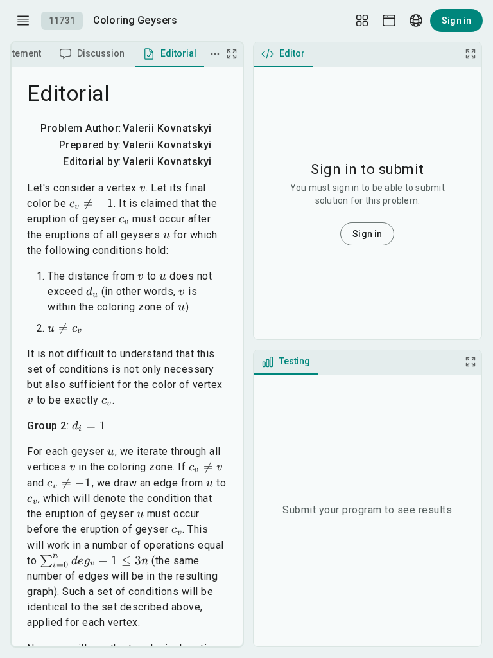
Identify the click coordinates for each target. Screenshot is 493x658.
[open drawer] (23, 20)
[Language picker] (416, 20)
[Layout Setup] (362, 20)
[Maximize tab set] (232, 54)
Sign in (456, 20)
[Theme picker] (389, 20)
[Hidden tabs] (215, 54)
